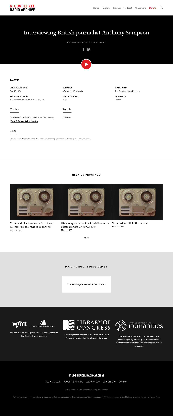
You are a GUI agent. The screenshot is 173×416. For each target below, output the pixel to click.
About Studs (93, 382)
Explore (106, 7)
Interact (117, 7)
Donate (152, 7)
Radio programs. (84, 139)
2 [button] (92, 238)
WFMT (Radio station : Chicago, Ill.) (24, 139)
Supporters (109, 382)
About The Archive (73, 382)
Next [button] (157, 202)
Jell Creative (103, 389)
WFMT (38, 332)
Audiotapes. (71, 139)
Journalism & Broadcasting (20, 117)
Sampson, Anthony (47, 139)
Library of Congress (98, 338)
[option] (35, 209)
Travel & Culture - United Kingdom (24, 121)
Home (96, 7)
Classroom (140, 7)
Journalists (67, 117)
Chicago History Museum (35, 336)
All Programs (53, 382)
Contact (123, 382)
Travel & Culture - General (43, 117)
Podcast (128, 7)
